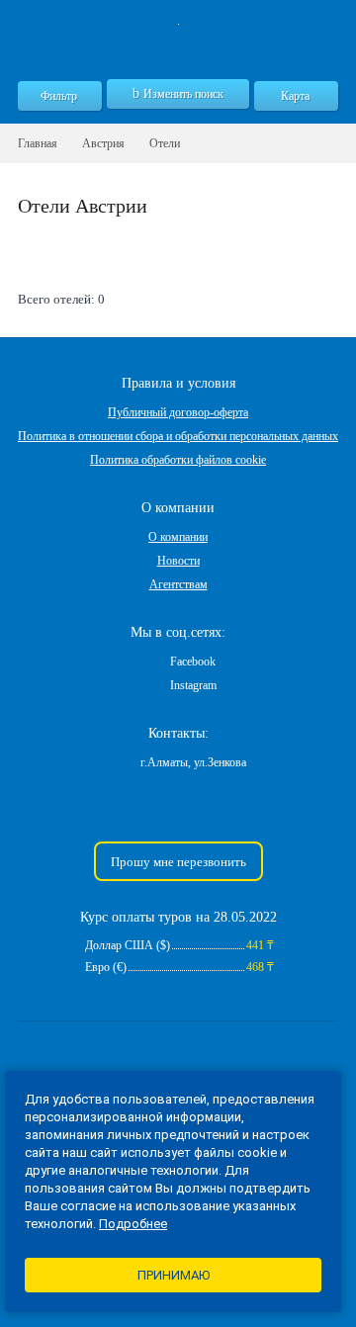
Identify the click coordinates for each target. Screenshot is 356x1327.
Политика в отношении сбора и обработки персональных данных (178, 436)
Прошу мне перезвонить (178, 861)
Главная (37, 143)
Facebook (193, 661)
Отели (164, 143)
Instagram (193, 685)
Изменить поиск (183, 94)
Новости (178, 561)
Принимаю (173, 1275)
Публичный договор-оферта (178, 412)
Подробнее (133, 1223)
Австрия (103, 143)
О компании (178, 537)
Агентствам (178, 584)
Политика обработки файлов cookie (178, 460)
